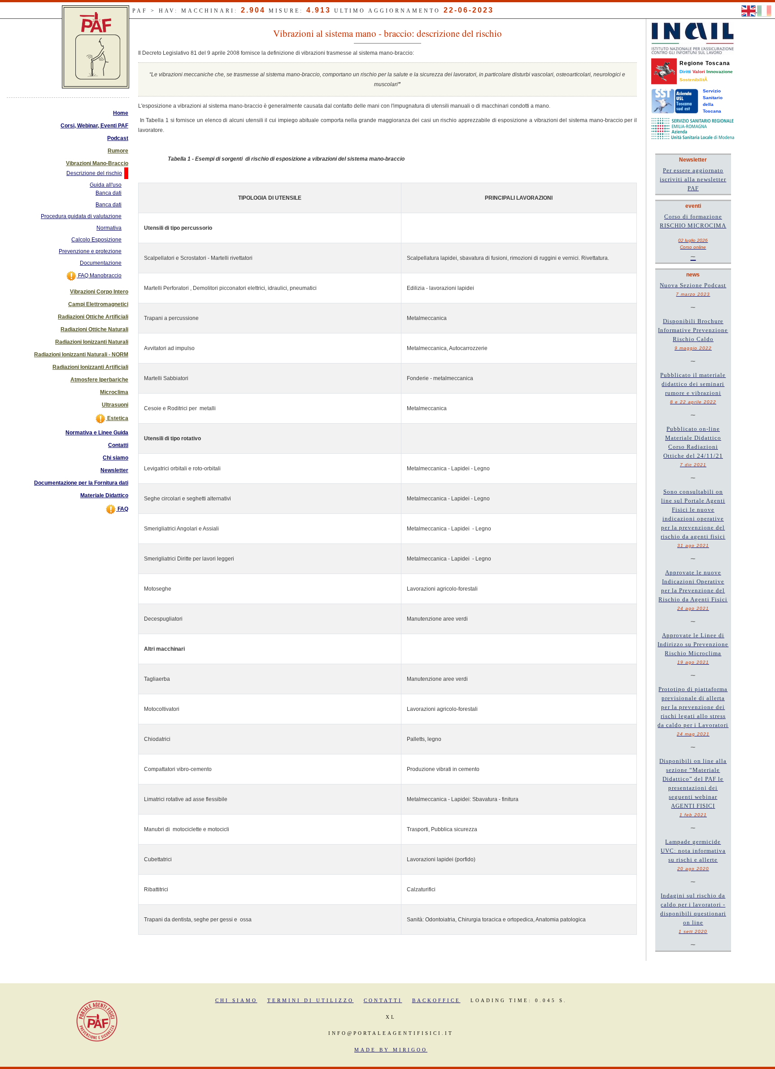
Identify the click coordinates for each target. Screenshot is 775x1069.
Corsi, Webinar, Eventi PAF (94, 126)
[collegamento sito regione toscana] (664, 71)
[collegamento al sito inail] (692, 38)
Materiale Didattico (104, 495)
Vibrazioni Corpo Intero (99, 292)
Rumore (118, 151)
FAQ (122, 509)
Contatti (118, 445)
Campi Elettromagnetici (98, 304)
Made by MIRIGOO (390, 1049)
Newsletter (114, 470)
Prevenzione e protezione (90, 251)
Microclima (114, 392)
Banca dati (109, 205)
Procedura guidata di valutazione (81, 216)
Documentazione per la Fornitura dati (81, 483)
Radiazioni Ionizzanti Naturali (91, 342)
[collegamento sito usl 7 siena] (674, 100)
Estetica (117, 418)
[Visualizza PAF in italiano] (764, 10)
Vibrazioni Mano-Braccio (97, 163)
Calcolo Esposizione (96, 240)
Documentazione (101, 263)
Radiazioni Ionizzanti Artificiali (90, 367)
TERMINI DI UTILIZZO (310, 1000)
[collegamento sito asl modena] (692, 128)
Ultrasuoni (115, 405)
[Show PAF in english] (749, 10)
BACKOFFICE (436, 1000)
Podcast (117, 138)
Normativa (109, 228)
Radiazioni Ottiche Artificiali (93, 317)
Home (120, 113)
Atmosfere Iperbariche (99, 380)
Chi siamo (115, 458)
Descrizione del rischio (94, 173)
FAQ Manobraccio (99, 275)
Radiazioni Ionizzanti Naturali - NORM (81, 354)
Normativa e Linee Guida (96, 432)
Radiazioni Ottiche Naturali (94, 329)
